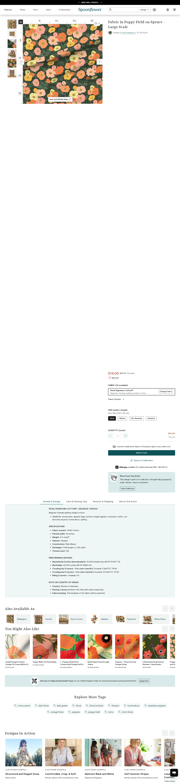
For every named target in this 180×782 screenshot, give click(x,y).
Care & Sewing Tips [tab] (76, 501)
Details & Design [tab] (51, 501)
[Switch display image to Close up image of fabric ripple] (12, 63)
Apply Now (144, 681)
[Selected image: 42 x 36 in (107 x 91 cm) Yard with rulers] (12, 24)
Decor (35, 10)
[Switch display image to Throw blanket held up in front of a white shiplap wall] (12, 73)
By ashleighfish (175, 667)
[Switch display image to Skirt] (12, 53)
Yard (112, 418)
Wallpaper (8, 10)
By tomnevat (147, 667)
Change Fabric (166, 391)
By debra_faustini (93, 667)
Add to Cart (141, 453)
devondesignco (129, 32)
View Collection (127, 489)
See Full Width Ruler (60, 99)
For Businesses (64, 10)
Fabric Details (116, 399)
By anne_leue (9, 667)
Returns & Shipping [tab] (103, 501)
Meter (122, 418)
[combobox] (145, 9)
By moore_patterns (66, 667)
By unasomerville (120, 667)
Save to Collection (141, 460)
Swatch (151, 418)
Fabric (48, 10)
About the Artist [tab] (128, 501)
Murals (22, 10)
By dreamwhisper (38, 665)
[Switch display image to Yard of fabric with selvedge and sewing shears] (12, 33)
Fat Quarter (136, 418)
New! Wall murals (89, 2)
